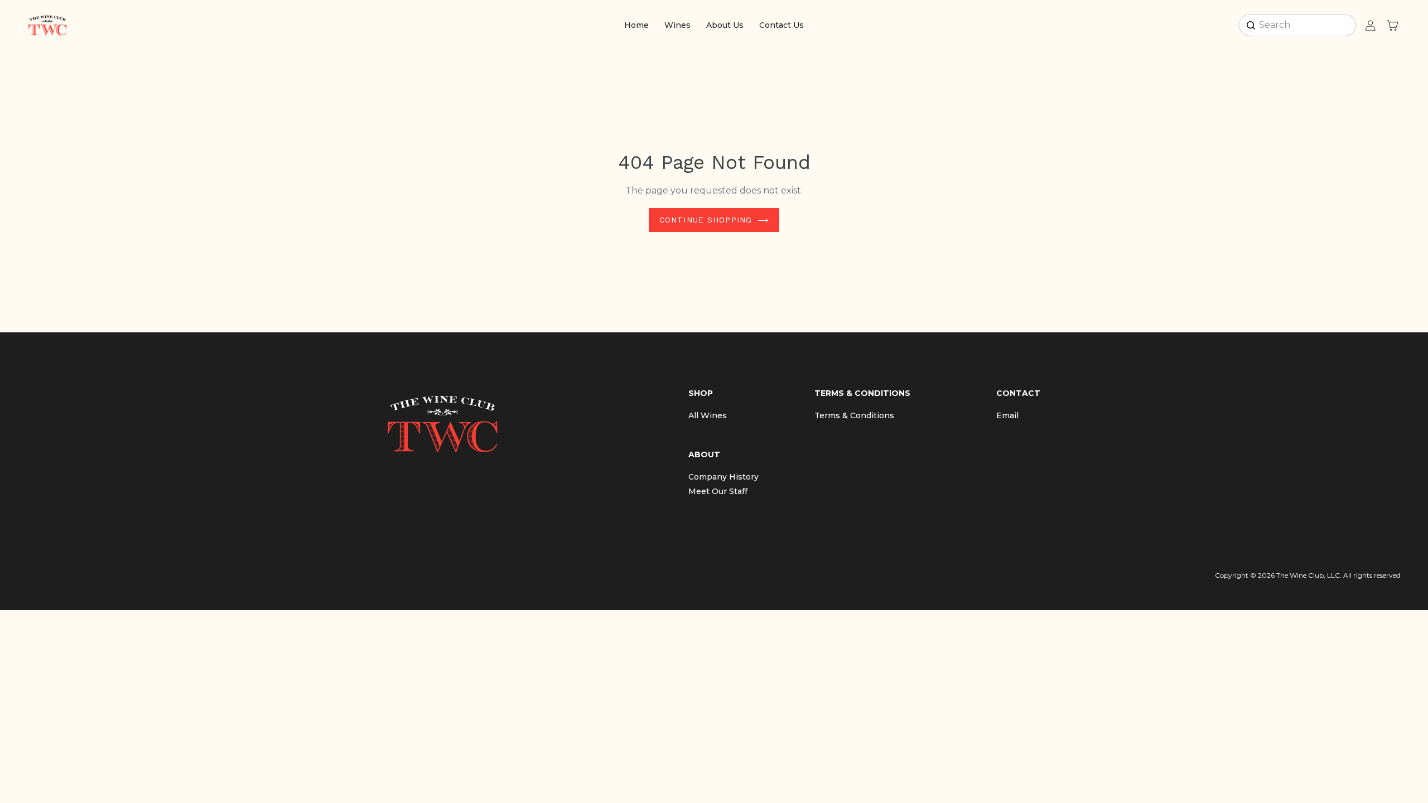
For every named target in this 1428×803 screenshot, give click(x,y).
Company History (723, 477)
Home (636, 25)
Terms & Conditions (854, 415)
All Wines (707, 415)
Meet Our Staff (717, 491)
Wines (677, 25)
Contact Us (781, 25)
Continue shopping (705, 219)
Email (1007, 415)
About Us (725, 25)
